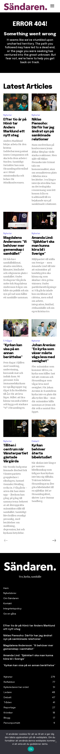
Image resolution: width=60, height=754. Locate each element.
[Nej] (56, 742)
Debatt (35, 441)
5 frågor (7, 340)
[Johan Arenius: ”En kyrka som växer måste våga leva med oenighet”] (44, 328)
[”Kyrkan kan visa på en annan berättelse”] (15, 328)
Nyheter (7, 115)
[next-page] (54, 540)
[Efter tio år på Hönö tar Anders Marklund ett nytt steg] (15, 102)
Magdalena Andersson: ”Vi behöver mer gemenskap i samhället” (14, 246)
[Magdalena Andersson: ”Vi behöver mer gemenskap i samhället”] (15, 220)
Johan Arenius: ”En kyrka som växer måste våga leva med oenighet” (44, 353)
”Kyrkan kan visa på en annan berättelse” (29, 665)
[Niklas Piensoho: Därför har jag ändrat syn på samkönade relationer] (44, 102)
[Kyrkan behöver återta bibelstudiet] (44, 428)
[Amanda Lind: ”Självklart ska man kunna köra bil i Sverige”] (44, 220)
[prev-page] (5, 540)
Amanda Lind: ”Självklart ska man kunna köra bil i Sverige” (43, 246)
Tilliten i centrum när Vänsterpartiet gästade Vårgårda (15, 453)
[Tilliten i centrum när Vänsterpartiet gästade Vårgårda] (15, 428)
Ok (30, 749)
